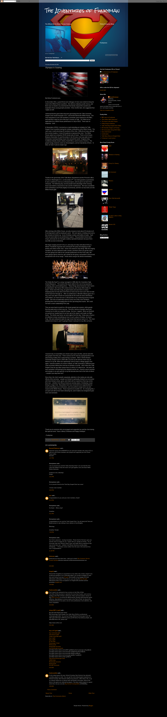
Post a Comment (52, 689)
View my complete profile (107, 110)
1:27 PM (51, 458)
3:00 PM (51, 490)
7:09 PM (51, 532)
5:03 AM (51, 667)
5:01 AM (51, 625)
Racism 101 (112, 224)
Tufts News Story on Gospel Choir (111, 136)
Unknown (52, 556)
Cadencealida (53, 590)
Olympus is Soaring (114, 154)
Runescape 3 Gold (54, 643)
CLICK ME (103, 90)
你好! (110, 146)
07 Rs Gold (52, 641)
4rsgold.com (58, 582)
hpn (50, 495)
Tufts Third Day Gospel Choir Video (111, 125)
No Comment (112, 172)
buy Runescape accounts (56, 648)
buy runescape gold (54, 633)
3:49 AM (51, 584)
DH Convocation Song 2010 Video (111, 129)
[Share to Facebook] (77, 440)
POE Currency (55, 597)
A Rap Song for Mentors (108, 123)
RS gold (66, 577)
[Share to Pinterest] (79, 440)
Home (70, 693)
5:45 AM (51, 566)
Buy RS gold (83, 579)
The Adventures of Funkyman (82, 10)
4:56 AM (51, 686)
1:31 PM (51, 476)
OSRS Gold (52, 660)
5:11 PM (51, 513)
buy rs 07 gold (53, 630)
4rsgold (51, 571)
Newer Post (49, 693)
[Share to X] (75, 440)
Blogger (91, 705)
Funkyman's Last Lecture (109, 138)
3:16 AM (51, 605)
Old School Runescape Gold (57, 658)
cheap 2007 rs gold (54, 610)
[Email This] (72, 440)
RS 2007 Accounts (54, 665)
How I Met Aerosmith (114, 198)
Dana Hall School (106, 131)
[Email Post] (69, 439)
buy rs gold (52, 638)
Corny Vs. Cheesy (114, 163)
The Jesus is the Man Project (110, 121)
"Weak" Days (112, 207)
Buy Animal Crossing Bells (72, 683)
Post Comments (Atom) (59, 696)
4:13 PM (51, 500)
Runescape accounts (55, 646)
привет (111, 189)
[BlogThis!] (74, 440)
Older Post (91, 693)
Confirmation (105, 134)
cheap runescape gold (55, 636)
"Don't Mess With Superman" (110, 119)
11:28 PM (51, 550)
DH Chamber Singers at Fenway (110, 127)
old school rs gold (54, 634)
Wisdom (111, 180)
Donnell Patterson (54, 448)
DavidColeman (114, 97)
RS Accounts (52, 644)
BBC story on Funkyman (108, 117)
